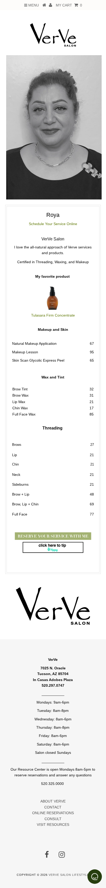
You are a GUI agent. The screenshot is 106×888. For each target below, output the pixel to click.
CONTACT (52, 807)
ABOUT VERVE (53, 801)
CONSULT (53, 819)
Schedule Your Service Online (53, 224)
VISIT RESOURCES (53, 824)
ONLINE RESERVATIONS (53, 813)
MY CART (69, 5)
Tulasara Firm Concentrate (53, 315)
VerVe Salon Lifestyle (69, 874)
